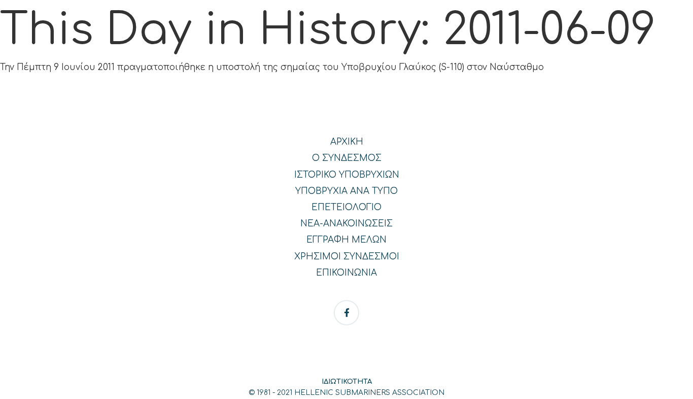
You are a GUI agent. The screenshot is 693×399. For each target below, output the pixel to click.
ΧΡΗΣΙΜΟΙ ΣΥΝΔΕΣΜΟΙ (346, 256)
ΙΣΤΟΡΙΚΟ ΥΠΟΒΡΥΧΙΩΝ (346, 175)
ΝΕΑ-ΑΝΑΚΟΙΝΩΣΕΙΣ (346, 223)
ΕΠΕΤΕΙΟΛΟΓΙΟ (346, 207)
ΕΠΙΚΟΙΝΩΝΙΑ (346, 273)
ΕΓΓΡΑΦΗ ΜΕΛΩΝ (346, 240)
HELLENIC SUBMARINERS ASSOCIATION (369, 392)
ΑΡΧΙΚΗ (346, 142)
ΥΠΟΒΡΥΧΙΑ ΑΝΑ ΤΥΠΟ (346, 191)
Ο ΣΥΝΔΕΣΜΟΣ (347, 158)
